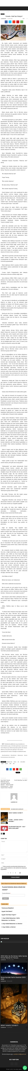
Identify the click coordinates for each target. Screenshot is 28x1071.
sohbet (6, 763)
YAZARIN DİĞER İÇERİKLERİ (17, 809)
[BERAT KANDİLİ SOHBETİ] (4, 817)
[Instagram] (12, 1063)
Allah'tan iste (9, 761)
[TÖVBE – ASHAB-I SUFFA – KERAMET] (4, 821)
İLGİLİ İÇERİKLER (5, 809)
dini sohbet (23, 761)
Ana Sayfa (3, 11)
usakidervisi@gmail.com (19, 1054)
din (18, 761)
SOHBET (2, 14)
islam (2, 763)
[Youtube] (16, 1063)
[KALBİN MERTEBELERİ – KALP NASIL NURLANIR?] (4, 828)
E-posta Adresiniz (6, 893)
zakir (10, 763)
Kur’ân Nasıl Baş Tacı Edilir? (20, 780)
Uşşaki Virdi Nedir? (7, 911)
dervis (15, 761)
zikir (14, 763)
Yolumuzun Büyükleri (8, 908)
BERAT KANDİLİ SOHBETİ (16, 813)
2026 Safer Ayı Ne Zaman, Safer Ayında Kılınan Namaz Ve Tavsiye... (14, 957)
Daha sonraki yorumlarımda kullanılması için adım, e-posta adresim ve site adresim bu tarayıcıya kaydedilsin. (14, 868)
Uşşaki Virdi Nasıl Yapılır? (9, 915)
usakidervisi (3, 18)
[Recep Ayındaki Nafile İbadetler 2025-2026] (14, 969)
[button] (26, 8)
